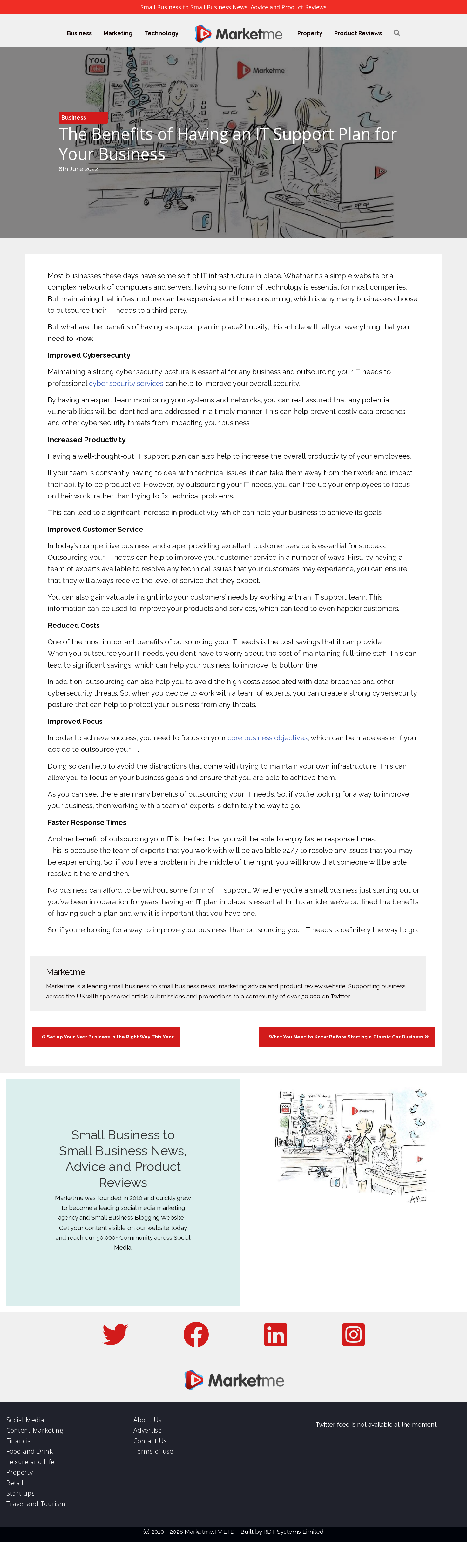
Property (309, 33)
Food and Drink (29, 1451)
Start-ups (20, 1493)
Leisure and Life (30, 1461)
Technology (161, 33)
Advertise (147, 1430)
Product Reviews (358, 33)
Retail (15, 1482)
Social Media (25, 1419)
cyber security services (126, 383)
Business (79, 33)
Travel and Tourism (36, 1503)
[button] (397, 33)
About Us (147, 1419)
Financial (19, 1440)
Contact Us (150, 1440)
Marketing (118, 33)
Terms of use (153, 1451)
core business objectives (267, 738)
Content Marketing (34, 1430)
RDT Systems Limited (293, 1531)
